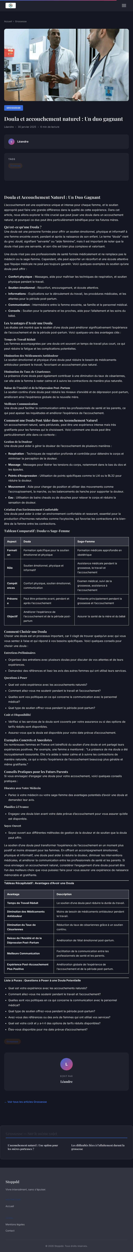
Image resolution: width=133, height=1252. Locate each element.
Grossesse (21, 21)
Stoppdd (12, 1181)
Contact (10, 1230)
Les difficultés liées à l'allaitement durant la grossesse (98, 1147)
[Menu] (124, 5)
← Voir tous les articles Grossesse (25, 1101)
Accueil (8, 21)
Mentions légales (15, 1224)
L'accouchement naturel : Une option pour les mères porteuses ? (33, 1147)
